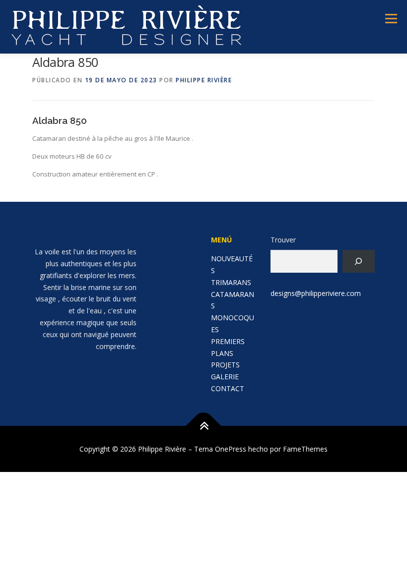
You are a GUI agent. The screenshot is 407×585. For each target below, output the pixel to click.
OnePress (230, 449)
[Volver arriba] (203, 425)
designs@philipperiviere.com (316, 293)
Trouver (283, 239)
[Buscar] (358, 261)
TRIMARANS (231, 282)
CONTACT (227, 388)
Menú (391, 18)
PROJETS (225, 364)
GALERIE (225, 376)
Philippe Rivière (204, 80)
